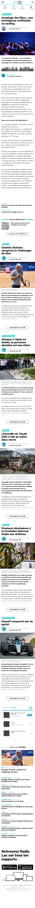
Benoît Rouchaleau (14, 28)
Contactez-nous (25, 888)
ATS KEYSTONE (13, 259)
